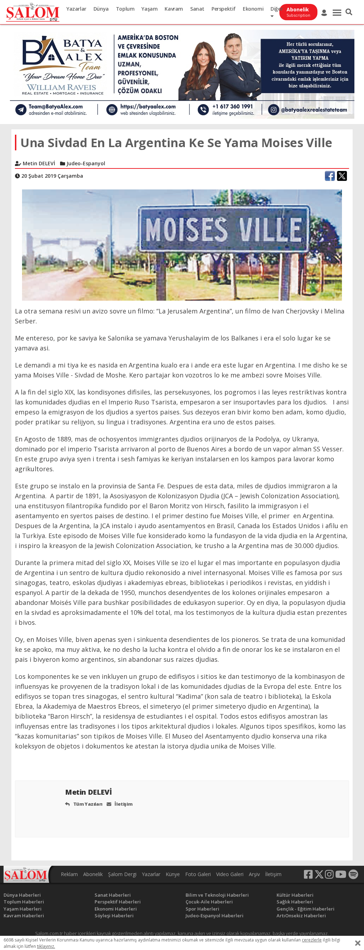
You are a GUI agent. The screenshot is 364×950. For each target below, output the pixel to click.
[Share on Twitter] (342, 176)
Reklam (69, 874)
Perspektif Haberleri (118, 901)
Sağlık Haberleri (295, 901)
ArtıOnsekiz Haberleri (301, 915)
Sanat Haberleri (113, 895)
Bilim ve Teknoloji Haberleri (217, 895)
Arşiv (254, 874)
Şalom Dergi (122, 874)
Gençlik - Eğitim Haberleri (305, 909)
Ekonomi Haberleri (116, 909)
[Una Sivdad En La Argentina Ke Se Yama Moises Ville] (182, 244)
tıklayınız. (46, 946)
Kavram (174, 8)
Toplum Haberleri (24, 901)
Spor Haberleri (202, 909)
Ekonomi (253, 8)
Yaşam (149, 8)
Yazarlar (76, 8)
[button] (349, 12)
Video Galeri (229, 874)
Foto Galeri (198, 874)
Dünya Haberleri (22, 895)
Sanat (197, 8)
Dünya (101, 8)
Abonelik (93, 874)
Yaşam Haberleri (23, 909)
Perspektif (224, 8)
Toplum (125, 8)
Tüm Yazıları (87, 804)
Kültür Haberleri (295, 895)
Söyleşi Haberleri (114, 915)
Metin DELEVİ (89, 792)
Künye (173, 874)
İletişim (123, 804)
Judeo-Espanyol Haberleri (214, 915)
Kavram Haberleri (24, 915)
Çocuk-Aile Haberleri (209, 901)
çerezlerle (312, 940)
